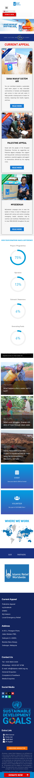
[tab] (17, 775)
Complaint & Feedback (11, 675)
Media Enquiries (8, 679)
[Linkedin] (3, 696)
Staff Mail (9, 739)
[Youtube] (12, 693)
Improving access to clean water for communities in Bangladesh (13, 355)
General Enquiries (9, 672)
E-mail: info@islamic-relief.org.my (15, 668)
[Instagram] (6, 693)
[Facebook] (3, 693)
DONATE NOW (27, 27)
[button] (6, 7)
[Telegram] (6, 696)
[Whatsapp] (9, 696)
